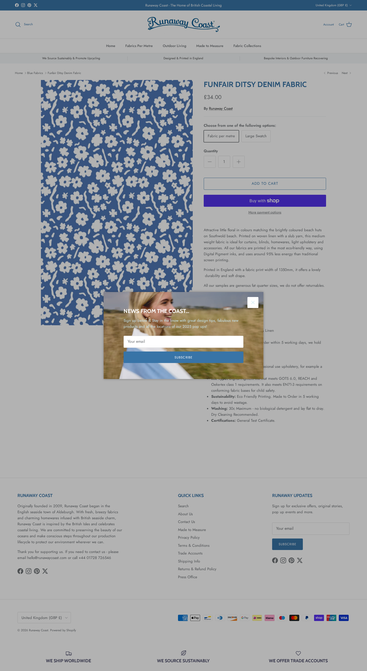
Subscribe (183, 357)
